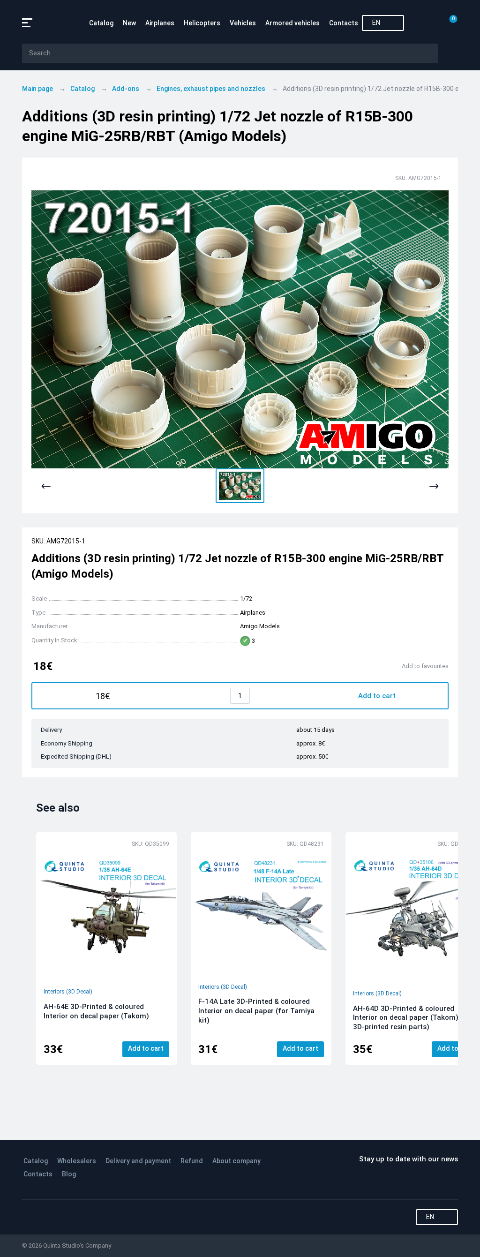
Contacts (343, 23)
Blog (69, 1174)
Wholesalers (76, 1161)
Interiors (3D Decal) (68, 991)
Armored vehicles (292, 23)
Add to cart (146, 1048)
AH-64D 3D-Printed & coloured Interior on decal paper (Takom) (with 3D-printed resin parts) (415, 1017)
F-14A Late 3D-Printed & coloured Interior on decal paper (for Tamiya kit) (256, 1010)
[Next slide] (434, 486)
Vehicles (243, 23)
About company (236, 1161)
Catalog (101, 23)
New (129, 23)
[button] (240, 485)
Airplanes (159, 23)
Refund (191, 1161)
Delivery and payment (138, 1161)
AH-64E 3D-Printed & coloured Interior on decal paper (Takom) (96, 1011)
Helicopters (202, 23)
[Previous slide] (46, 486)
